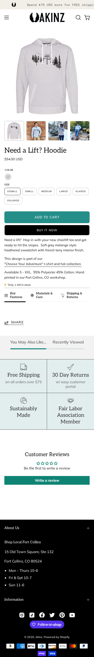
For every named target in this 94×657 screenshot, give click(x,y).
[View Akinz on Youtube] (72, 615)
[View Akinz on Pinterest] (62, 615)
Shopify (64, 637)
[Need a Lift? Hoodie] (14, 131)
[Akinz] (47, 17)
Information (14, 600)
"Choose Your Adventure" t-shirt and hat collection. (43, 264)
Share (17, 322)
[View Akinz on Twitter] (52, 615)
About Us (11, 528)
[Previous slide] (9, 312)
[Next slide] (84, 312)
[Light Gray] (8, 177)
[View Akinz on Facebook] (42, 615)
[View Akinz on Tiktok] (32, 615)
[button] (78, 17)
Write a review (47, 480)
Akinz (38, 637)
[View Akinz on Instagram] (22, 615)
